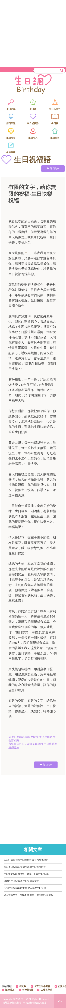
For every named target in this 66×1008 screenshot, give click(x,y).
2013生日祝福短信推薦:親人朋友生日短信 (25, 888)
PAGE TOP (60, 1001)
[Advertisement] (33, 33)
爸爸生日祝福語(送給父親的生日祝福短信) (25, 867)
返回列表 (54, 168)
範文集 (22, 986)
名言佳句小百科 (42, 986)
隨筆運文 (9, 989)
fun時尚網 (27, 989)
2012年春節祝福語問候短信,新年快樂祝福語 (26, 860)
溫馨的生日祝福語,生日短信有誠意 (21, 881)
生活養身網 (46, 989)
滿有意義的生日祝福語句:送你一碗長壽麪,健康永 (28, 895)
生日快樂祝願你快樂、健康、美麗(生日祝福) (26, 874)
